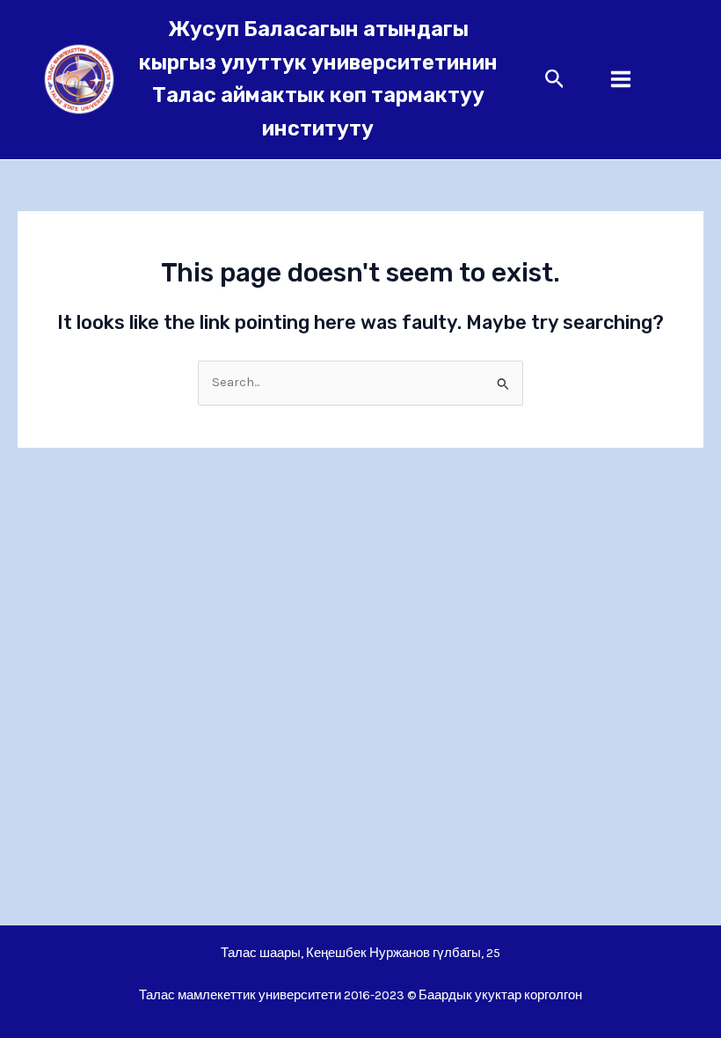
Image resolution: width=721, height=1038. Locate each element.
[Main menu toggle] (621, 80)
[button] (554, 79)
